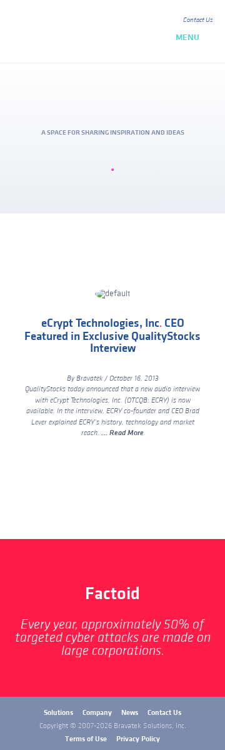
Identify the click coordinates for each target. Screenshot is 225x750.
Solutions (58, 712)
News (129, 712)
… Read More (122, 433)
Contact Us (197, 20)
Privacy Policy (138, 739)
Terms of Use (86, 739)
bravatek (67, 31)
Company (97, 712)
